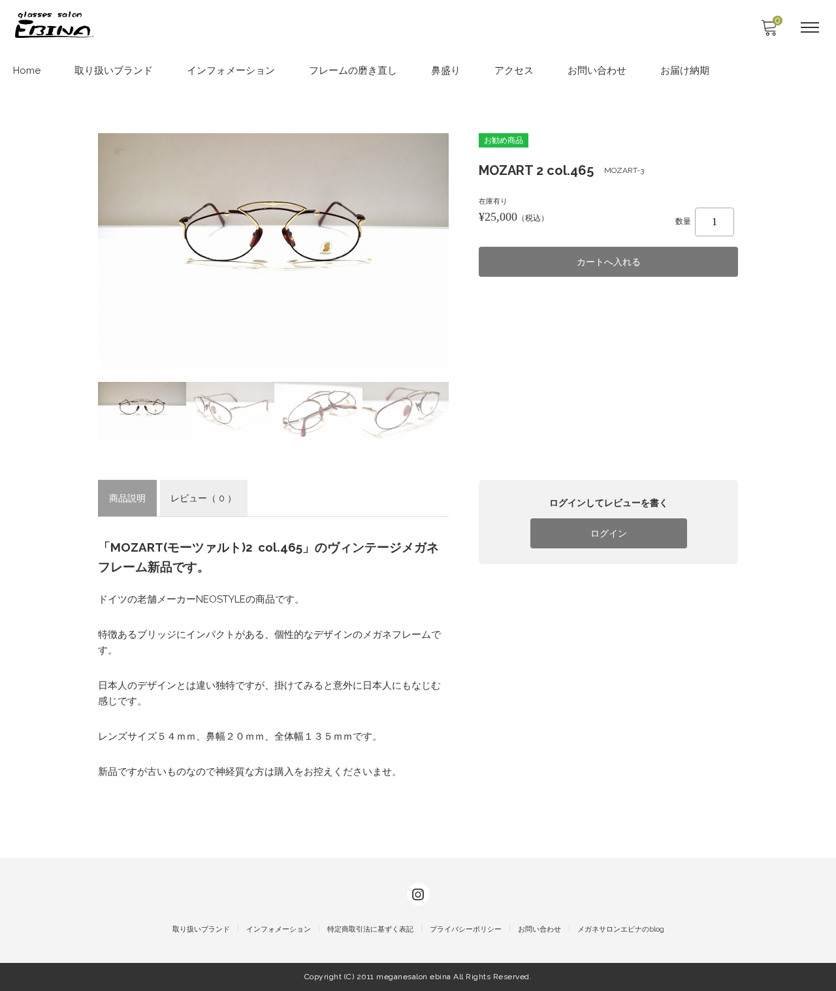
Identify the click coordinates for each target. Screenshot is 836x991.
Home (26, 70)
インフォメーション (231, 70)
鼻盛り (445, 70)
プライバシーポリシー (466, 929)
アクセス (514, 70)
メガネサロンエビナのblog (620, 929)
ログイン (608, 533)
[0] (769, 31)
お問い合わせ (597, 70)
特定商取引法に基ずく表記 (370, 929)
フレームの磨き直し (353, 70)
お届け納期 (684, 70)
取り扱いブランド (113, 70)
